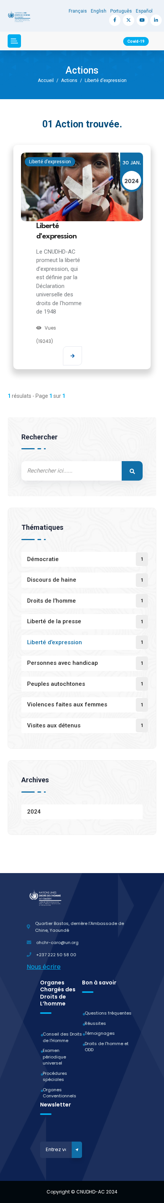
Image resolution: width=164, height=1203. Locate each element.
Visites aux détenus (53, 725)
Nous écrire (44, 966)
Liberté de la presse (54, 621)
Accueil (46, 80)
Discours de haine (51, 579)
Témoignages (100, 1033)
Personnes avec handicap (62, 662)
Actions (69, 80)
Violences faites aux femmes (67, 704)
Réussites (95, 1023)
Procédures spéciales (55, 1076)
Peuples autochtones (56, 683)
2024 (34, 811)
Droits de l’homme (51, 600)
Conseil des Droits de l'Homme (62, 1037)
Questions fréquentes (108, 1013)
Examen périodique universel (54, 1056)
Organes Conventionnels (59, 1093)
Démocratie (43, 559)
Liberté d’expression (106, 80)
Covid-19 (136, 41)
